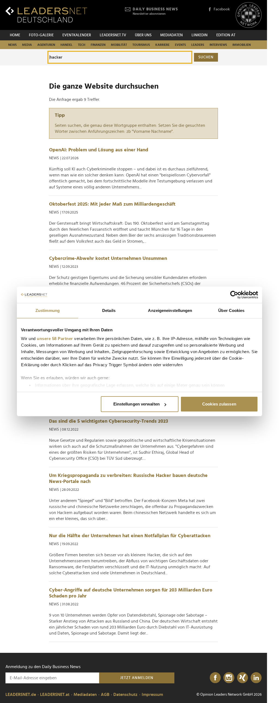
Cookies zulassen (219, 404)
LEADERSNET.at (54, 694)
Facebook (222, 9)
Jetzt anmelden (136, 678)
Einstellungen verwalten (136, 404)
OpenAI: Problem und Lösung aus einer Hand (98, 150)
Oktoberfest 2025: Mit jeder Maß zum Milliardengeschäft (112, 204)
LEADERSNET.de (20, 694)
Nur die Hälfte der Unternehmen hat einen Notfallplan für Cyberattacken (129, 535)
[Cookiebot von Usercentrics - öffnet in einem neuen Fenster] (234, 295)
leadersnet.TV (113, 35)
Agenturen (46, 44)
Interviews (218, 44)
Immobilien (241, 44)
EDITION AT (225, 35)
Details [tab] (109, 310)
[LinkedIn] (256, 677)
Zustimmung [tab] (47, 310)
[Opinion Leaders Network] (249, 15)
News (12, 44)
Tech (81, 44)
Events (180, 44)
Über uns (143, 35)
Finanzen (98, 44)
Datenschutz (125, 694)
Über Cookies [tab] (231, 310)
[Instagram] (228, 677)
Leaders (197, 44)
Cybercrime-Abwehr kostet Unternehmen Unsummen (108, 258)
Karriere (162, 44)
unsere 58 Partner (55, 338)
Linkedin (200, 35)
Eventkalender (76, 35)
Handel (66, 44)
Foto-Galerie (41, 35)
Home (15, 35)
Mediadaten (171, 35)
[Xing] (242, 677)
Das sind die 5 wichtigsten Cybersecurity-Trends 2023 (108, 421)
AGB (105, 694)
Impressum (152, 694)
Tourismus (141, 44)
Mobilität (119, 44)
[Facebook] (215, 677)
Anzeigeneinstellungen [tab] (170, 310)
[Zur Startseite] (46, 14)
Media (27, 44)
